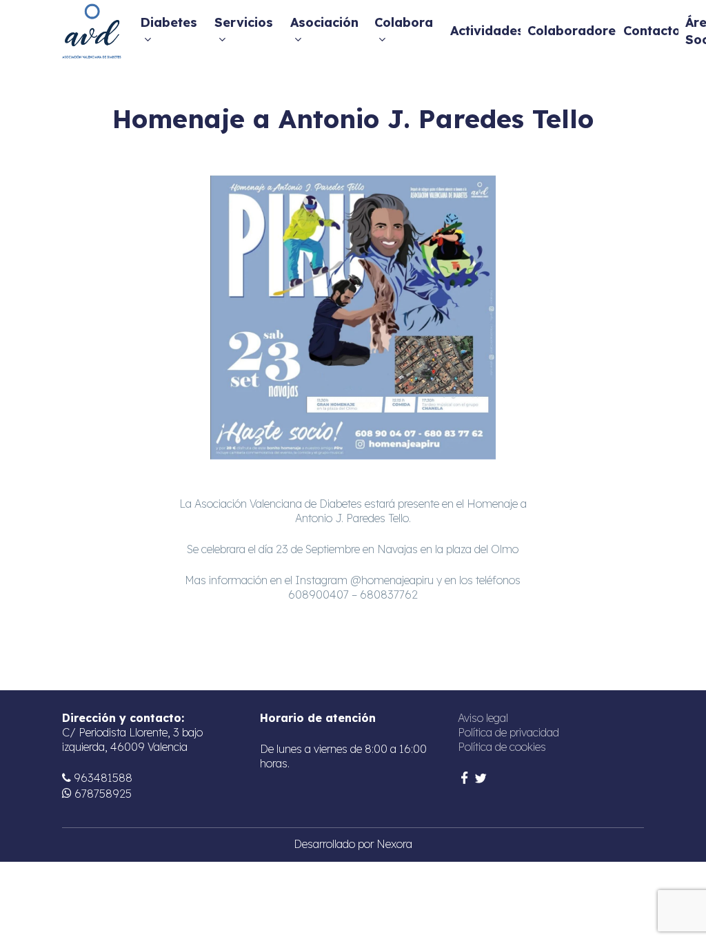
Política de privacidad (508, 732)
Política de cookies (502, 747)
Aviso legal (483, 718)
